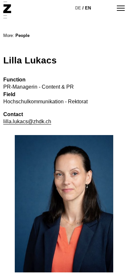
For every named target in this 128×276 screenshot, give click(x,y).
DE (78, 8)
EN (88, 8)
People (22, 35)
